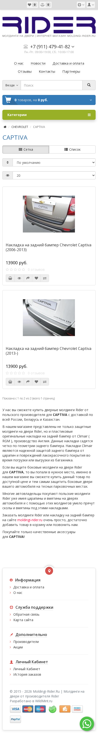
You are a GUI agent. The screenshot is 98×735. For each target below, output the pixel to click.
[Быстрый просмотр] (19, 278)
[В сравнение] (44, 278)
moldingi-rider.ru (29, 520)
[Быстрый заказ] (28, 278)
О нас (17, 592)
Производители (26, 641)
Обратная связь (26, 614)
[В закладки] (36, 278)
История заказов (27, 674)
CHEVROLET (19, 127)
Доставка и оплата (28, 587)
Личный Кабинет (26, 669)
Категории (17, 114)
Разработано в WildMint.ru (31, 701)
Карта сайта (23, 620)
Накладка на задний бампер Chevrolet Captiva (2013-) (48, 351)
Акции (18, 647)
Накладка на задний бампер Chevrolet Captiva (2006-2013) (48, 247)
